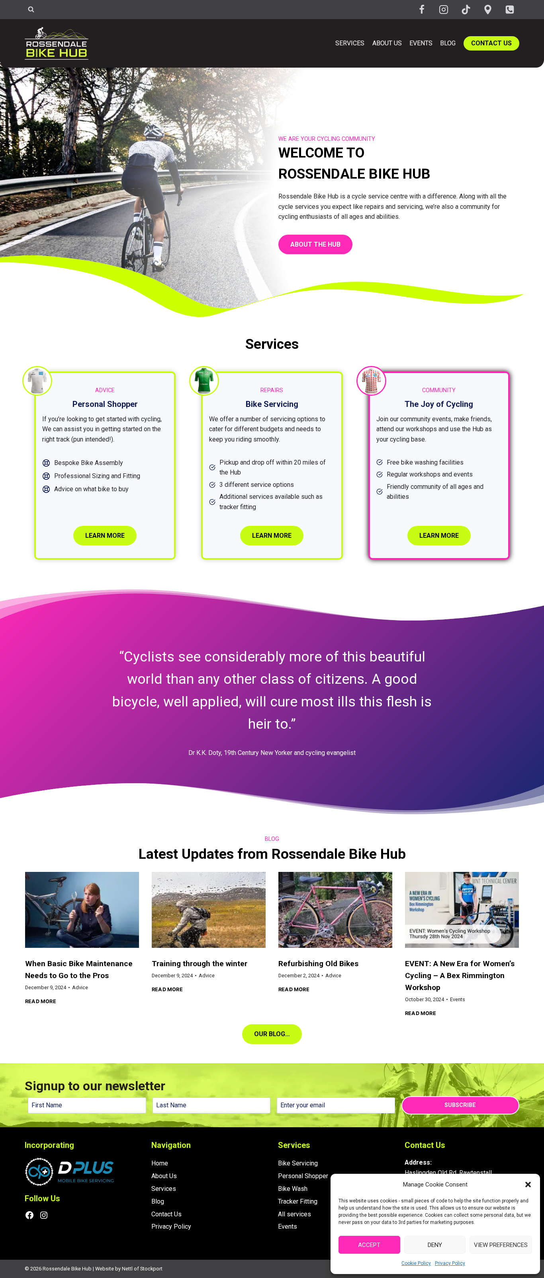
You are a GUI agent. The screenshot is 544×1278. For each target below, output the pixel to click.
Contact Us (491, 43)
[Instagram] (443, 9)
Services (349, 43)
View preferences (501, 1245)
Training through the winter (199, 963)
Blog (448, 43)
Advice (80, 987)
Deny (435, 1245)
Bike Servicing (298, 1163)
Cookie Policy (416, 1263)
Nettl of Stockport (142, 1269)
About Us (387, 43)
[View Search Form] (31, 9)
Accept (369, 1245)
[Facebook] (421, 9)
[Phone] (509, 9)
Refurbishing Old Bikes (318, 963)
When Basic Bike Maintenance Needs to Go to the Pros (79, 969)
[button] (528, 1185)
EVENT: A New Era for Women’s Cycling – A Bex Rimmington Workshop (460, 975)
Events (420, 43)
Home (159, 1163)
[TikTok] (466, 9)
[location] (487, 9)
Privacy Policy (450, 1263)
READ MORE (40, 1002)
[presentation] (82, 910)
